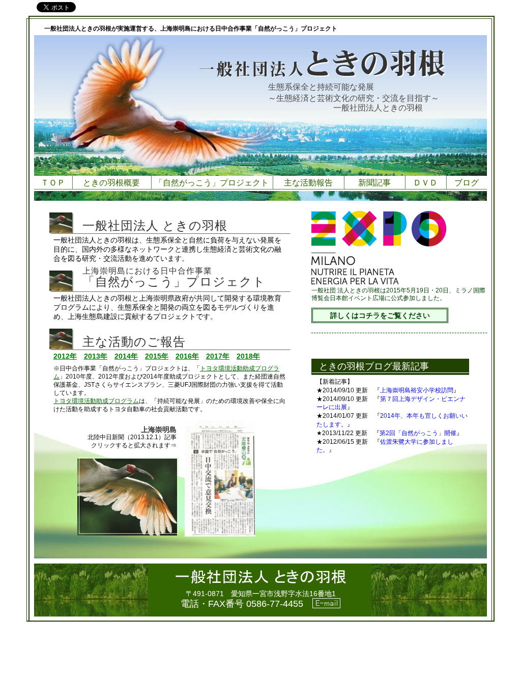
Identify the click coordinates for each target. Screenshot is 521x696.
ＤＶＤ (425, 182)
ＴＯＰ (53, 182)
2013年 (95, 356)
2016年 (187, 356)
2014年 (126, 356)
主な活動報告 (308, 182)
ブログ (466, 182)
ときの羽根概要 (111, 182)
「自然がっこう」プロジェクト (212, 182)
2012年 (65, 356)
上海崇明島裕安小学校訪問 (416, 390)
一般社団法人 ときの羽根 (154, 225)
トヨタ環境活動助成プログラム (96, 401)
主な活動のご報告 (134, 342)
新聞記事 (374, 182)
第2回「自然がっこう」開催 (418, 433)
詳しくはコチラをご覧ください (380, 315)
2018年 (248, 356)
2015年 (156, 356)
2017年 (217, 356)
